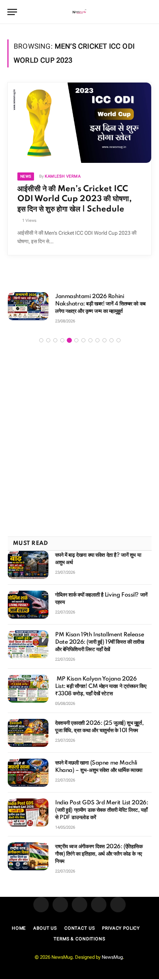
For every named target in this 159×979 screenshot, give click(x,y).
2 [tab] (48, 340)
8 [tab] (90, 340)
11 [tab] (111, 340)
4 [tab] (62, 340)
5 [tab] (69, 340)
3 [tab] (55, 340)
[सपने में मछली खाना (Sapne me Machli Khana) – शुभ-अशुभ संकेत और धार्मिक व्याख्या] (28, 773)
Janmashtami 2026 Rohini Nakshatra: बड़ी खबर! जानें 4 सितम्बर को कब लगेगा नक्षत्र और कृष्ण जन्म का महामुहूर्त (100, 304)
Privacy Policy (121, 928)
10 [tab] (104, 340)
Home (19, 928)
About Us (45, 928)
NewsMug (112, 957)
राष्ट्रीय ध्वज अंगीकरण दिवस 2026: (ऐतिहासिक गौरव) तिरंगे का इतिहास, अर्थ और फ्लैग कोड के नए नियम (99, 854)
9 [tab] (97, 340)
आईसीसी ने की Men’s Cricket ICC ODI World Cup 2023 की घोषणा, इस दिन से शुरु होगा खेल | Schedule (74, 199)
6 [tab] (76, 340)
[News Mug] (79, 12)
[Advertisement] (79, 440)
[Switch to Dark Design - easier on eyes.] (137, 12)
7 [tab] (83, 340)
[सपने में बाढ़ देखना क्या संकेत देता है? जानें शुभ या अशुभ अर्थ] (28, 565)
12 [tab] (118, 340)
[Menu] (12, 12)
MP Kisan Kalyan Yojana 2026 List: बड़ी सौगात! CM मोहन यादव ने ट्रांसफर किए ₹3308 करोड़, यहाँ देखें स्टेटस (100, 686)
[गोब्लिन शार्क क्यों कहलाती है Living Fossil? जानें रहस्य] (28, 605)
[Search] (148, 12)
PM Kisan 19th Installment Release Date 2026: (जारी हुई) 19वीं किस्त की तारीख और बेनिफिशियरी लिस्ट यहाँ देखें (99, 642)
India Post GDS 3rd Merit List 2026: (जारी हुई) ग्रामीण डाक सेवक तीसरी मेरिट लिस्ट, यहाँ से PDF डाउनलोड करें (101, 810)
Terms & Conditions (79, 938)
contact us (79, 928)
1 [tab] (41, 340)
